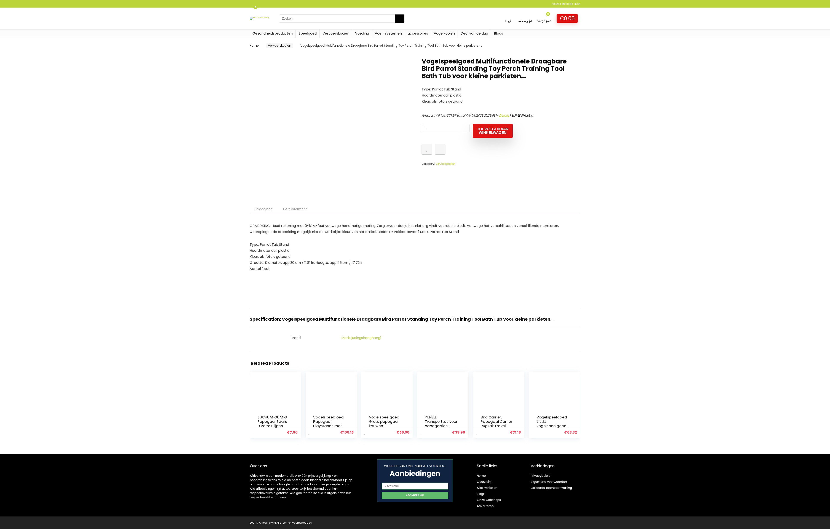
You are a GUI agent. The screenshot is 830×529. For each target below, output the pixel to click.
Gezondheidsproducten (272, 33)
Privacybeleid (541, 476)
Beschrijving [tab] (263, 209)
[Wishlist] (525, 16)
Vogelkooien (444, 33)
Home (254, 45)
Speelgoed (307, 33)
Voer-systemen (388, 33)
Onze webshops (489, 500)
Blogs (498, 33)
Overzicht (484, 482)
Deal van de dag (474, 33)
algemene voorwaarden (549, 482)
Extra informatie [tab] (295, 209)
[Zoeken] (399, 18)
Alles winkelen (487, 488)
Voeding (362, 33)
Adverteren (485, 506)
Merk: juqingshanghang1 (361, 337)
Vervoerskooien (335, 33)
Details (504, 115)
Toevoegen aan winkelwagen (492, 131)
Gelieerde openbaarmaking (551, 488)
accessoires (418, 33)
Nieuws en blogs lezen (566, 4)
